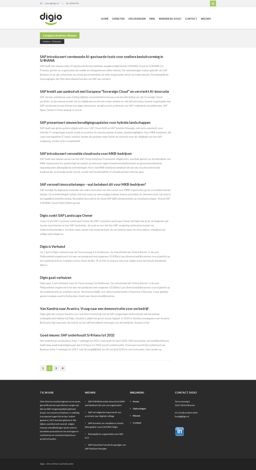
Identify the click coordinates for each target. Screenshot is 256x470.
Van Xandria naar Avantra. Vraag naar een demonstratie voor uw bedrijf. (94, 309)
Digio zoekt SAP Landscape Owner (66, 215)
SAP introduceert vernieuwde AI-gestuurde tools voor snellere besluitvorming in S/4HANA (101, 58)
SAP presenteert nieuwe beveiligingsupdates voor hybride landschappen (95, 122)
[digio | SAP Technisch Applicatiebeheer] (51, 19)
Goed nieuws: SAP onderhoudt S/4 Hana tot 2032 (77, 335)
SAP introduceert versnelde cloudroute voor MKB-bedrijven (86, 153)
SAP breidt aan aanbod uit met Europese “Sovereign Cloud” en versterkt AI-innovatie (104, 91)
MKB (152, 18)
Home (105, 18)
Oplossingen (137, 18)
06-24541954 (72, 3)
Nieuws (206, 18)
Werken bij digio (170, 18)
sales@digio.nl (52, 3)
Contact (191, 18)
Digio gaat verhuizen (55, 277)
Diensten (118, 18)
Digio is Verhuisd (52, 246)
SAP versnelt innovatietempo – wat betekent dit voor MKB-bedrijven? (93, 184)
